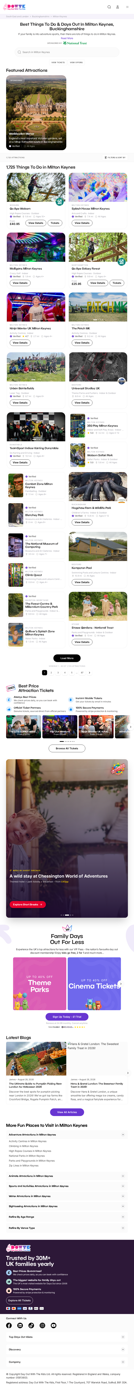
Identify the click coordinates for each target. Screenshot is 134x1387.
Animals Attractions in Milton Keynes (31, 1175)
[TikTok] (31, 1326)
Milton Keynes (60, 16)
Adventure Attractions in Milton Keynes (32, 1134)
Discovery (15, 1349)
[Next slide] (120, 983)
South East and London (17, 16)
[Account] (117, 7)
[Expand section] (123, 1176)
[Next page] (89, 672)
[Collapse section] (123, 1134)
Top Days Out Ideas (21, 1336)
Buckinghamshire (40, 16)
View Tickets (58, 62)
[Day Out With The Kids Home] (14, 7)
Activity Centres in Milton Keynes (27, 1141)
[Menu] (127, 7)
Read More (67, 38)
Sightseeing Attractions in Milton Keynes (33, 1206)
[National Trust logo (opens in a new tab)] (75, 43)
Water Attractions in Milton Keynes (30, 1196)
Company (15, 1361)
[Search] (109, 7)
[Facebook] (9, 1326)
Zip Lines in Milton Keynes (23, 1165)
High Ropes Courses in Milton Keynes (30, 1150)
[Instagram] (42, 1326)
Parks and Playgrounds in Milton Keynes (32, 1160)
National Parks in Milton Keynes (27, 1155)
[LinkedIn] (20, 1326)
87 (82, 672)
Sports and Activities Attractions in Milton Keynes (39, 1186)
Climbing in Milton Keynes (23, 1146)
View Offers (76, 62)
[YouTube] (53, 1326)
